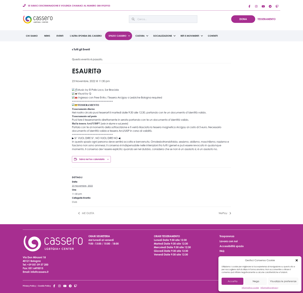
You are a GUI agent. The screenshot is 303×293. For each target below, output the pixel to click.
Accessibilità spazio (232, 246)
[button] (296, 260)
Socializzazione (162, 35)
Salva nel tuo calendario (92, 159)
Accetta (232, 281)
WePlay (223, 213)
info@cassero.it (39, 271)
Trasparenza (227, 236)
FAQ (222, 251)
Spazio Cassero (117, 35)
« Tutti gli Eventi (81, 49)
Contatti (213, 35)
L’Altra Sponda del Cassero (86, 35)
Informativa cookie (250, 288)
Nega (256, 281)
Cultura (140, 35)
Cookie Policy (44, 286)
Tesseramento (267, 19)
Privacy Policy (29, 286)
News (47, 35)
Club (74, 202)
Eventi (59, 35)
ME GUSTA (87, 213)
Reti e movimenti (190, 35)
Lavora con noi (229, 241)
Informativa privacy (269, 288)
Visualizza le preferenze (283, 281)
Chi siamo (32, 35)
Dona (243, 19)
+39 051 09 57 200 (37, 264)
